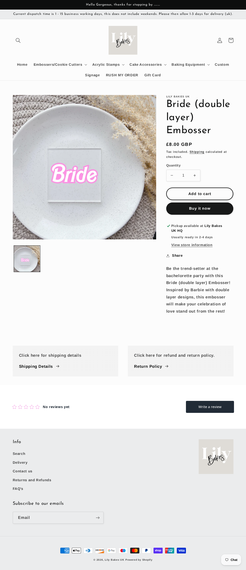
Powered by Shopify (138, 559)
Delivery (20, 462)
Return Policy (148, 366)
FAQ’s (18, 489)
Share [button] (177, 255)
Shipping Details (36, 366)
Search (19, 454)
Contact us (22, 471)
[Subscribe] (97, 517)
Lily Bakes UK (114, 559)
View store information (192, 245)
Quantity (173, 165)
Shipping (197, 152)
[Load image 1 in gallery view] (27, 259)
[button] (18, 40)
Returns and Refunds (32, 480)
